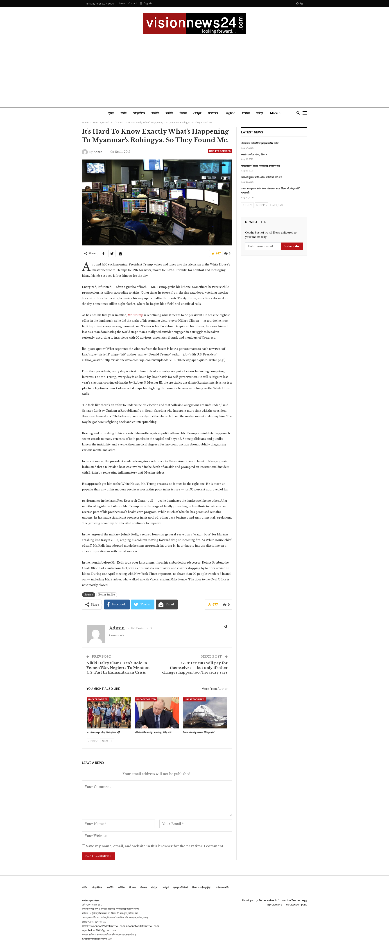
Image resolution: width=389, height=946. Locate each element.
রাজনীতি (155, 113)
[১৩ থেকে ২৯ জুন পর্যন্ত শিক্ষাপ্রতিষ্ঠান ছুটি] (109, 712)
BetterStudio (106, 594)
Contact (132, 3)
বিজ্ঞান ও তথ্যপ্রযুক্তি (201, 887)
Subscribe (292, 246)
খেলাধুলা (197, 113)
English (148, 3)
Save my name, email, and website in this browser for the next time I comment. (155, 846)
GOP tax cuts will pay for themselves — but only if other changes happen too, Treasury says (195, 667)
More (274, 113)
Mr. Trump (135, 315)
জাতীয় (124, 113)
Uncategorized (220, 151)
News (122, 3)
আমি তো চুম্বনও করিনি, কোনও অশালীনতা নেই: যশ (261, 177)
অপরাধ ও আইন (222, 887)
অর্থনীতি (169, 113)
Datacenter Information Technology (283, 900)
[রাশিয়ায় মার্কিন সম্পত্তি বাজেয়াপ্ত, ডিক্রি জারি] (157, 712)
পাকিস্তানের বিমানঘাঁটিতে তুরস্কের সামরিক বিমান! (260, 143)
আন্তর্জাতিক (139, 113)
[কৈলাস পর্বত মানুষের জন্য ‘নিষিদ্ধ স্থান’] (205, 712)
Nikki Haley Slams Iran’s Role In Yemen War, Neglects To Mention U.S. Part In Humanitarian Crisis (117, 667)
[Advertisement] (194, 67)
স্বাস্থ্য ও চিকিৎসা (180, 887)
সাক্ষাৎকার (213, 113)
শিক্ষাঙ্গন (246, 113)
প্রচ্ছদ (111, 113)
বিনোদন (183, 113)
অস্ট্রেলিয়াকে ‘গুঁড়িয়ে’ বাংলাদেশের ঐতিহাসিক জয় (260, 165)
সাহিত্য (259, 113)
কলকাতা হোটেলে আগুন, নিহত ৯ (254, 154)
